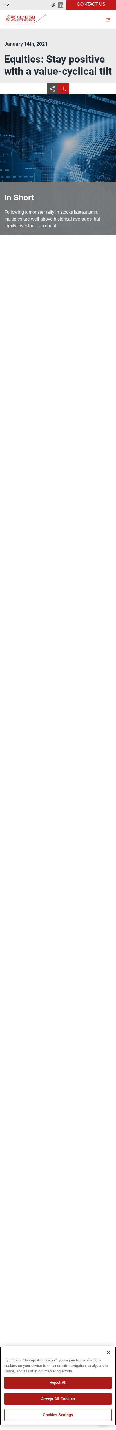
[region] (58, 1385)
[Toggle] (108, 19)
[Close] (108, 1352)
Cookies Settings (58, 1415)
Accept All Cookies (58, 1399)
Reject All (58, 1382)
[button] (53, 5)
